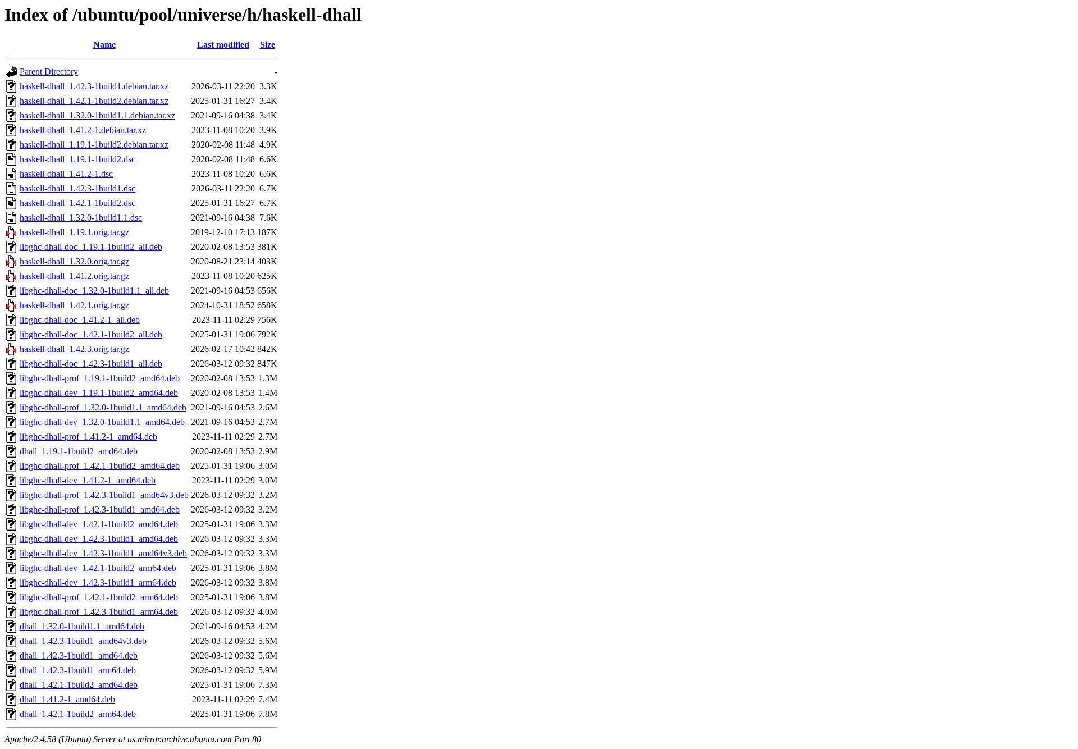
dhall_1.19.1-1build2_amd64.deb (79, 451)
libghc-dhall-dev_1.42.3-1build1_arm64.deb (98, 582)
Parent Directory (49, 71)
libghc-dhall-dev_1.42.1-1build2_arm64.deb (98, 568)
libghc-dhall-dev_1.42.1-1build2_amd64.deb (99, 524)
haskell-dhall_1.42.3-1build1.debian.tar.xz (94, 86)
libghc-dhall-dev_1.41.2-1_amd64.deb (88, 480)
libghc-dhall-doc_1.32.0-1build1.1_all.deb (94, 290)
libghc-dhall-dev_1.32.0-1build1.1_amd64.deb (102, 422)
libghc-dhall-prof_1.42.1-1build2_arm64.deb (99, 597)
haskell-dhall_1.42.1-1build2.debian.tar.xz (94, 101)
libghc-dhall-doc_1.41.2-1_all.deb (80, 320)
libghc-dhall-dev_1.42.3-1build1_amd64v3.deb (103, 553)
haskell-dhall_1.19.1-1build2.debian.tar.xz (94, 144)
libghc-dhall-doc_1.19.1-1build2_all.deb (91, 247)
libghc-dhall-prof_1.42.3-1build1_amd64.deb (100, 509)
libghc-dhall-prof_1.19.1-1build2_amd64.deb (100, 378)
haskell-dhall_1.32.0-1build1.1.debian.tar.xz (97, 115)
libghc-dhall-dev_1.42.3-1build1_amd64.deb (99, 539)
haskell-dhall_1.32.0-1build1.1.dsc (81, 217)
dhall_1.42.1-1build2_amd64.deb (79, 684)
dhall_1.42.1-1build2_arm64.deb (78, 714)
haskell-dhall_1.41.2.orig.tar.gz (74, 276)
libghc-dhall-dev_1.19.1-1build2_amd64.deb (99, 393)
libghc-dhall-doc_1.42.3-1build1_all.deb (91, 363)
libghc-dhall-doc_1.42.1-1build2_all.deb (91, 334)
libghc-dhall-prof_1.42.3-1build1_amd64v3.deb (104, 495)
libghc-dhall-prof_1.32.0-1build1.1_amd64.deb (103, 407)
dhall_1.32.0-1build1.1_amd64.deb (82, 626)
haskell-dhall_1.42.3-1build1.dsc (77, 188)
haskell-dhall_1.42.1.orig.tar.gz (74, 305)
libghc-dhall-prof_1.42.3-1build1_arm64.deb (99, 611)
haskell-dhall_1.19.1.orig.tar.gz (74, 232)
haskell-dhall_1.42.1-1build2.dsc (77, 203)
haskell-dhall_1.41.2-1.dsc (66, 174)
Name (104, 44)
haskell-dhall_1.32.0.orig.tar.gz (74, 261)
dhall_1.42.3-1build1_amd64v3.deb (83, 641)
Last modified (223, 44)
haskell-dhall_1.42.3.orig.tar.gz (74, 349)
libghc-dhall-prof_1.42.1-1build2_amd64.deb (100, 466)
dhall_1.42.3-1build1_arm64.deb (78, 670)
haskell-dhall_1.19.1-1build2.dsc (77, 159)
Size (267, 44)
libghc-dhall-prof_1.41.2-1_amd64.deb (88, 436)
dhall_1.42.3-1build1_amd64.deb (79, 655)
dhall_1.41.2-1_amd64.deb (67, 699)
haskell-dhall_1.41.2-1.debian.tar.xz (83, 130)
